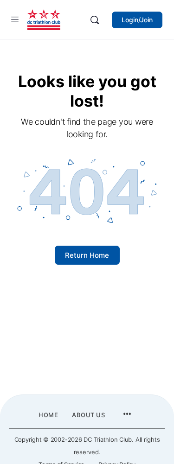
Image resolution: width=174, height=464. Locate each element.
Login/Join (137, 20)
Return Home (87, 255)
